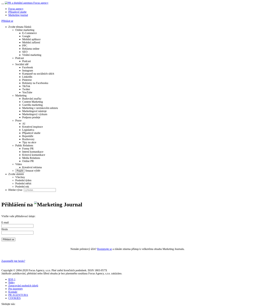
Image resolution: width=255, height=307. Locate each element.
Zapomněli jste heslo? (13, 260)
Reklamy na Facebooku (35, 83)
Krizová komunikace (33, 154)
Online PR (28, 161)
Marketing (21, 95)
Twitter (26, 89)
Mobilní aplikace (31, 39)
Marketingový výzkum (34, 114)
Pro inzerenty (15, 288)
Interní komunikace (32, 151)
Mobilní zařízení (31, 42)
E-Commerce (29, 33)
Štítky (11, 282)
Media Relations (31, 157)
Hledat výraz (15, 189)
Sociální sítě (21, 64)
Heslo (4, 229)
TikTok (26, 86)
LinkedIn (27, 76)
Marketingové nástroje (34, 111)
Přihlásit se (7, 20)
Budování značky (31, 98)
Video (18, 164)
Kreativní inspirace (32, 126)
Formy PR (28, 148)
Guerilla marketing (32, 104)
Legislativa (28, 129)
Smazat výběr (32, 170)
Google (26, 36)
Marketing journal (18, 15)
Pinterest (27, 79)
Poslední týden (23, 180)
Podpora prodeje (31, 117)
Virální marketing (31, 54)
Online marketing (24, 29)
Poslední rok (22, 186)
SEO (25, 51)
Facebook (27, 67)
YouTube (27, 92)
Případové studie (17, 11)
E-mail (5, 222)
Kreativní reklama (32, 167)
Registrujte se (104, 249)
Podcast (19, 58)
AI (23, 123)
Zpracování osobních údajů (23, 285)
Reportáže (27, 136)
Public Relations (24, 145)
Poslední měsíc (23, 183)
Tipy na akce (29, 142)
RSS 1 (11, 279)
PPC (24, 45)
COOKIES (14, 298)
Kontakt (12, 291)
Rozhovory (28, 139)
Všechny (20, 177)
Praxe (18, 120)
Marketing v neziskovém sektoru (40, 107)
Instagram (27, 70)
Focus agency (15, 8)
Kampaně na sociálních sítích (38, 73)
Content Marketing (32, 101)
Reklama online (30, 48)
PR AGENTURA (18, 294)
